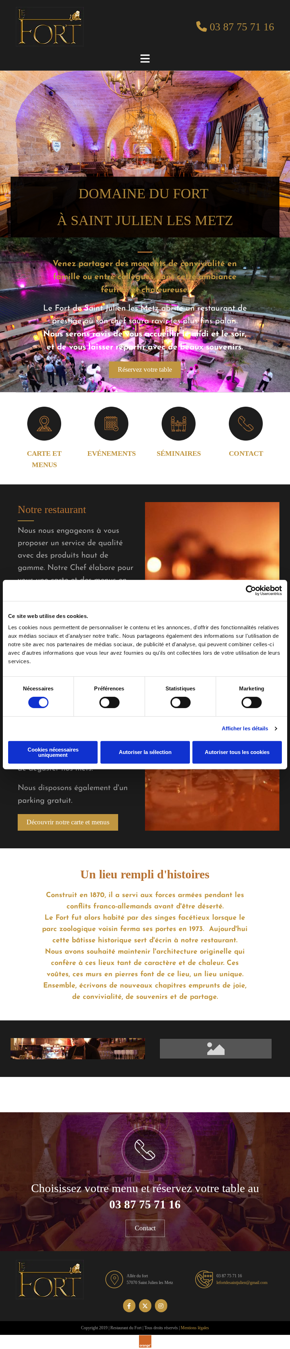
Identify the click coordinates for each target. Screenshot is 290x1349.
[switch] (109, 702)
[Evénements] (111, 424)
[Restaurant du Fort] (55, 26)
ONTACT (248, 453)
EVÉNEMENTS (111, 453)
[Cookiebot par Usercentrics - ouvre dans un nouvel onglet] (251, 590)
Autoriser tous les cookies (237, 752)
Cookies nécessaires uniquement (53, 752)
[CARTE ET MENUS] (44, 424)
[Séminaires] (178, 424)
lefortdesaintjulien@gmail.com (241, 1282)
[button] (145, 369)
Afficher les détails (245, 728)
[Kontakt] (246, 424)
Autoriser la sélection (145, 752)
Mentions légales (195, 1327)
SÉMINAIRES (179, 453)
